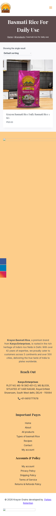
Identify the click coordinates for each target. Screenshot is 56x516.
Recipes (28, 441)
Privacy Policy (28, 471)
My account (28, 449)
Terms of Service (28, 479)
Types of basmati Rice (28, 436)
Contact (28, 445)
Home (28, 423)
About (28, 427)
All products (28, 432)
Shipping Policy (28, 475)
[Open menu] (52, 7)
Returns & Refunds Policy (28, 484)
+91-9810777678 (29, 398)
